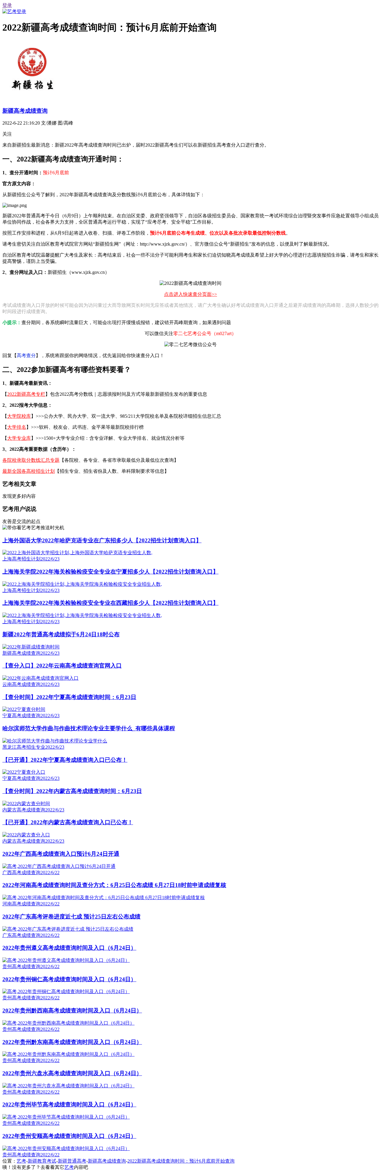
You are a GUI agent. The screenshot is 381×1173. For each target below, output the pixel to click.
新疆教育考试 (42, 1160)
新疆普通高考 (72, 1160)
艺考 (21, 1160)
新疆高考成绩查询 (25, 111)
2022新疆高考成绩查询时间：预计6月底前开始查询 (181, 1160)
